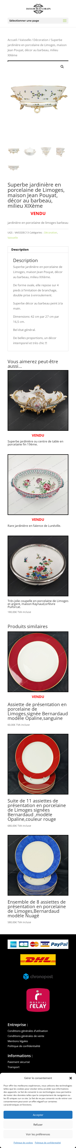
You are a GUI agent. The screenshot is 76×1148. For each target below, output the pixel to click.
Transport (13, 1067)
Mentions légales (18, 1041)
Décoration (40, 40)
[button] (70, 1078)
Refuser (38, 1124)
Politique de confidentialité (48, 1142)
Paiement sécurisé (19, 1062)
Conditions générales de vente (26, 1036)
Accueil (12, 40)
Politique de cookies (23, 1142)
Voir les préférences (38, 1134)
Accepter (38, 1115)
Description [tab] (20, 249)
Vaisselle (25, 40)
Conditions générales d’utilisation (28, 1031)
